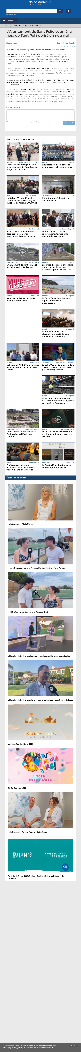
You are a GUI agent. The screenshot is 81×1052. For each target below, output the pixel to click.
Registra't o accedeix (43, 122)
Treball (44, 162)
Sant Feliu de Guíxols (66, 43)
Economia (16, 26)
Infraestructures (31, 26)
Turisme (9, 162)
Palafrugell (70, 462)
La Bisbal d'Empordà (31, 195)
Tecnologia (45, 462)
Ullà (73, 196)
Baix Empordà (34, 229)
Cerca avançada (11, 14)
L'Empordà (35, 296)
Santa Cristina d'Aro (32, 429)
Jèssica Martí (11, 43)
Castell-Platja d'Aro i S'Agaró (29, 162)
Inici (7, 26)
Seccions (9, 21)
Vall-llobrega (34, 362)
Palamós (71, 162)
